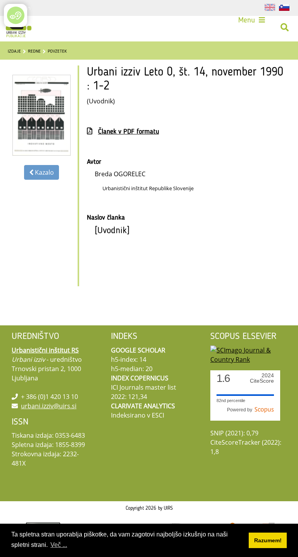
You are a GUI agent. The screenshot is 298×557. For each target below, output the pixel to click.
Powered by (241, 410)
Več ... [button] (58, 545)
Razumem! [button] (268, 540)
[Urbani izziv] (18, 27)
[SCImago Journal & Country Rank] (248, 354)
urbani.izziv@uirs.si (48, 406)
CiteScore (262, 378)
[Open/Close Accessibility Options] (15, 15)
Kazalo (43, 172)
